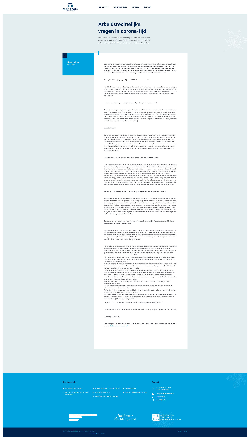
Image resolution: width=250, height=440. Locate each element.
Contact (147, 7)
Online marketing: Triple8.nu (97, 433)
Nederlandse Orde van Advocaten (83, 417)
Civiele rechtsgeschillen (73, 388)
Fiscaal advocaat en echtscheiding (107, 388)
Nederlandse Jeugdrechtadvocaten (167, 417)
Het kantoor (103, 7)
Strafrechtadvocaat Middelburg (136, 392)
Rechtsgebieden (120, 7)
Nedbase (185, 431)
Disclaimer (93, 431)
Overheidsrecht (130, 388)
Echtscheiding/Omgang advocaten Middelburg (77, 393)
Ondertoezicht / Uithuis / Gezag (106, 396)
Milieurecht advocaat (102, 392)
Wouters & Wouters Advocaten (70, 7)
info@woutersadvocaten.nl (165, 394)
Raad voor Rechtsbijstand (125, 417)
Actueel (135, 7)
